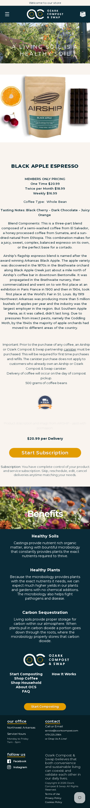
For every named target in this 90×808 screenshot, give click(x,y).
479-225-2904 (53, 734)
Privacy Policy (53, 798)
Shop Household (26, 683)
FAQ (26, 691)
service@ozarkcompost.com (61, 730)
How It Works (64, 674)
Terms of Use (52, 794)
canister (70, 349)
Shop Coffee (26, 678)
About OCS (26, 687)
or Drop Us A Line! (56, 738)
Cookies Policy (53, 802)
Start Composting (26, 674)
